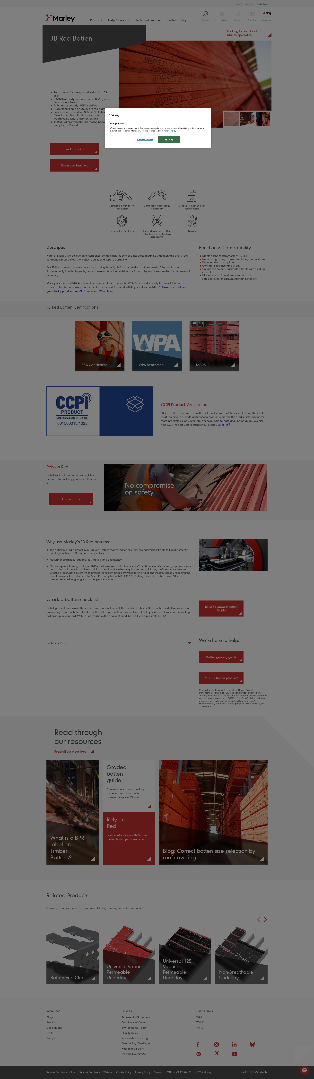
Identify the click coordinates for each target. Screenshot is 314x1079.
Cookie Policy (170, 131)
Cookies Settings (145, 139)
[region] (158, 128)
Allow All (169, 140)
